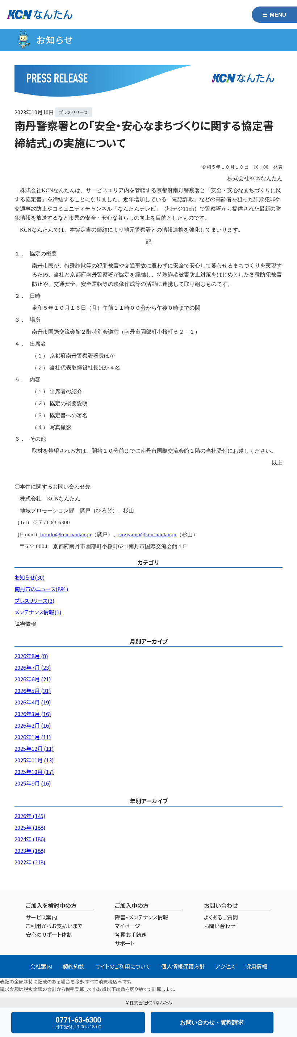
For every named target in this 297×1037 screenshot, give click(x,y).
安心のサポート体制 (49, 934)
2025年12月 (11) (34, 748)
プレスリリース (73, 112)
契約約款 (73, 966)
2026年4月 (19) (32, 702)
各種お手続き (130, 934)
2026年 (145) (29, 816)
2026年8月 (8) (31, 656)
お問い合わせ (219, 926)
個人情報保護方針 (183, 966)
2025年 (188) (29, 827)
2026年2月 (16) (32, 725)
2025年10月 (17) (34, 771)
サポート (125, 943)
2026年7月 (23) (32, 667)
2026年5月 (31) (32, 690)
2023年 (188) (29, 850)
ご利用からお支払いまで (54, 926)
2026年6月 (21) (32, 679)
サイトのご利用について (122, 966)
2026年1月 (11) (32, 737)
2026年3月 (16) (32, 714)
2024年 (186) (29, 839)
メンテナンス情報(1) (37, 612)
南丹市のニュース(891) (41, 589)
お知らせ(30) (29, 577)
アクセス (225, 966)
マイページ (127, 926)
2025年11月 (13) (34, 760)
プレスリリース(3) (34, 600)
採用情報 (256, 966)
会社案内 (41, 966)
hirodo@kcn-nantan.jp (65, 534)
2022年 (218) (29, 862)
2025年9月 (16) (32, 783)
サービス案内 (41, 917)
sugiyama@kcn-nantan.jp (147, 534)
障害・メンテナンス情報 (141, 917)
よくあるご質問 (221, 917)
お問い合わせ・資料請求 (212, 1022)
